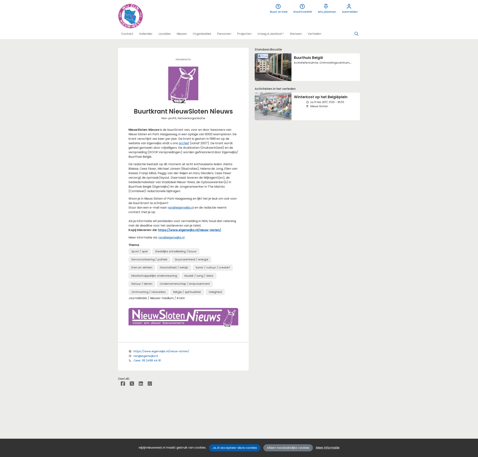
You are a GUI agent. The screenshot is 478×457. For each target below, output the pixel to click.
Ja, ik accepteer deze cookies (234, 448)
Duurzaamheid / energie (191, 259)
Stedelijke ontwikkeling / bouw (175, 251)
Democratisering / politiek (149, 259)
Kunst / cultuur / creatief (213, 267)
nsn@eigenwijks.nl (181, 207)
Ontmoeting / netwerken (148, 292)
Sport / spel (139, 251)
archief (184, 143)
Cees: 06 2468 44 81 (147, 360)
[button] (127, 34)
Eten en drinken (141, 267)
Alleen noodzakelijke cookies (288, 448)
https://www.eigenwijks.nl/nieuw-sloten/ (189, 230)
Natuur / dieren (141, 284)
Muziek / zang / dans (198, 276)
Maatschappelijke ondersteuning (154, 276)
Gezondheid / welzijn (174, 267)
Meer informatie (327, 447)
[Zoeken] (356, 33)
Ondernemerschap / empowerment (185, 284)
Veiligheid (215, 292)
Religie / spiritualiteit (187, 292)
